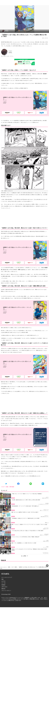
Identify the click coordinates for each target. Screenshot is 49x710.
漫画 (9, 567)
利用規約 (3, 584)
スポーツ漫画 (14, 567)
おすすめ (3, 581)
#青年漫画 (11, 486)
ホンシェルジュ (4, 567)
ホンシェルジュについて (7, 577)
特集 (2, 579)
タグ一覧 (3, 583)
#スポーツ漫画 (5, 486)
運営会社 (3, 588)
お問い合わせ (4, 586)
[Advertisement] (24, 218)
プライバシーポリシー (6, 590)
